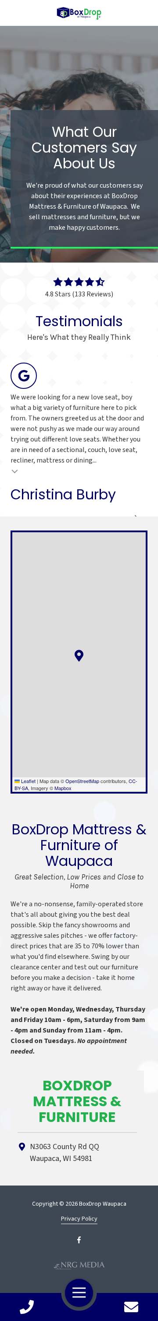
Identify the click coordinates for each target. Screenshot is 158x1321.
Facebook (79, 1240)
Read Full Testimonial (15, 470)
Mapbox (63, 787)
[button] (79, 656)
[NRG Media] (79, 1265)
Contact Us (131, 1307)
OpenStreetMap (82, 780)
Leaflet (28, 780)
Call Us (27, 1307)
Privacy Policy (79, 1219)
